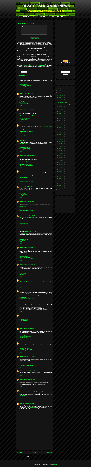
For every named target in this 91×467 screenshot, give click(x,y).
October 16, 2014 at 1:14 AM (29, 170)
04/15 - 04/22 (61, 160)
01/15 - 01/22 (61, 183)
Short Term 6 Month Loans (25, 350)
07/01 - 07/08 (61, 141)
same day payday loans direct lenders (27, 172)
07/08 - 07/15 (61, 139)
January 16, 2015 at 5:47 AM (29, 315)
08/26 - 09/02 (61, 129)
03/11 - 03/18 (61, 169)
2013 (58, 92)
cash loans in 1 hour (23, 265)
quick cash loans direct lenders (25, 161)
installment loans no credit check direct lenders (28, 258)
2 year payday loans (23, 87)
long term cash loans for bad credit (26, 181)
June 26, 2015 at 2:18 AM (30, 370)
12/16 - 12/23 (61, 99)
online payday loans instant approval (26, 210)
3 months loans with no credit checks (26, 131)
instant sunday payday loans (25, 373)
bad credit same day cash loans (25, 257)
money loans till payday (47, 126)
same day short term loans (24, 192)
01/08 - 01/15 (61, 185)
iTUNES (35, 16)
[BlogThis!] (22, 72)
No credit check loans (23, 337)
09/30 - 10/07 (61, 122)
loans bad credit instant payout (25, 164)
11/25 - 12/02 (61, 108)
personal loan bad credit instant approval (27, 195)
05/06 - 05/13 (61, 155)
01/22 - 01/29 (61, 181)
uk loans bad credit (23, 119)
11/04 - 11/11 (61, 113)
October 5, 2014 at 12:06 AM (29, 93)
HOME (18, 16)
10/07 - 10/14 (61, 120)
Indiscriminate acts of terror (63, 102)
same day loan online (23, 193)
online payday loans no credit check (26, 115)
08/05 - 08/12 (61, 134)
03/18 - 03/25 (61, 167)
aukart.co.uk (22, 403)
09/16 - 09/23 (61, 125)
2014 (58, 90)
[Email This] (21, 72)
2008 (58, 192)
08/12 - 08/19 (61, 132)
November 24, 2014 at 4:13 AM (29, 264)
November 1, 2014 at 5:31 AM (29, 215)
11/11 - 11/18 (61, 111)
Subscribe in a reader (60, 83)
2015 (58, 88)
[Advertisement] (34, 441)
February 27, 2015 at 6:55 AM (29, 356)
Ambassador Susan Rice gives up (64, 104)
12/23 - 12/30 (61, 97)
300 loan (21, 272)
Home (34, 452)
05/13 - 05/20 (61, 153)
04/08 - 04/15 (61, 162)
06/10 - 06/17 (61, 146)
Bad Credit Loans (23, 132)
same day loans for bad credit (25, 148)
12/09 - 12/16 (61, 100)
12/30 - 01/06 (61, 95)
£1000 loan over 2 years (24, 241)
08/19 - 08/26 (61, 130)
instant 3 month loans (24, 223)
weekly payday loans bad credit (25, 299)
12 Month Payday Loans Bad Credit (26, 335)
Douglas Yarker (22, 370)
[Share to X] (23, 72)
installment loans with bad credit (28, 202)
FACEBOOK (51, 16)
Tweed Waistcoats (32, 407)
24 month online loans (24, 319)
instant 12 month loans (24, 84)
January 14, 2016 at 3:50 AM (29, 390)
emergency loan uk (23, 110)
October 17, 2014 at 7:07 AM (29, 201)
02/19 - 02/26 (61, 174)
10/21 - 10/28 (61, 116)
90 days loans (22, 178)
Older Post (49, 452)
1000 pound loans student (24, 362)
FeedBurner (68, 76)
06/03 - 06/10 (61, 148)
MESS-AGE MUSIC (61, 16)
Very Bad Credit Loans (24, 344)
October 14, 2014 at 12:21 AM (29, 155)
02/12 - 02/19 (61, 176)
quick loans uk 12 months (24, 238)
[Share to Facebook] (25, 72)
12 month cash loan (23, 194)
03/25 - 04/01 (61, 166)
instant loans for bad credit (25, 330)
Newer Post (19, 452)
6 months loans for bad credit (25, 86)
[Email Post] (19, 71)
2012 (58, 94)
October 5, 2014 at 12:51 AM (29, 109)
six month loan (22, 240)
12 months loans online (24, 364)
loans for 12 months (23, 177)
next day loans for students (25, 147)
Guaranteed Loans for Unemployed (26, 348)
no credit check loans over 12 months (26, 207)
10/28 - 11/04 (61, 115)
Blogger (55, 464)
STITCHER (42, 16)
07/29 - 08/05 (61, 136)
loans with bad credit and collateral (26, 165)
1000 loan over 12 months (33, 189)
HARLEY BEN (22, 140)
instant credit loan (23, 206)
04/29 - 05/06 (61, 157)
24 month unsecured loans (24, 318)
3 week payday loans (23, 301)
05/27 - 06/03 (61, 150)
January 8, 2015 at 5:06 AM (29, 290)
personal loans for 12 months (25, 209)
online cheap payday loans (24, 135)
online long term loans (24, 256)
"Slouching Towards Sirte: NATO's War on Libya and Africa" (34, 65)
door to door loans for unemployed (26, 217)
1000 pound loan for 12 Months (25, 336)
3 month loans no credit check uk (26, 239)
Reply (21, 89)
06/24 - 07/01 (61, 143)
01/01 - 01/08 (61, 187)
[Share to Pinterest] (26, 72)
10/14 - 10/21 (61, 118)
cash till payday (22, 270)
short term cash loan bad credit (25, 255)
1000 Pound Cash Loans (24, 281)
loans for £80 (22, 274)
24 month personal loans (24, 316)
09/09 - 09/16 (61, 127)
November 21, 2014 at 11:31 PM (29, 247)
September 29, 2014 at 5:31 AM (30, 78)
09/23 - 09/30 (61, 123)
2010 (58, 191)
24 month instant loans (24, 320)
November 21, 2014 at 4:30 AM (30, 231)
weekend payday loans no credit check (27, 298)
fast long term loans (28, 156)
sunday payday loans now (24, 297)
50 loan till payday (23, 273)
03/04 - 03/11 (61, 171)
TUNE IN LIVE (26, 16)
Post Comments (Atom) (37, 456)
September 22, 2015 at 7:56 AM (29, 379)
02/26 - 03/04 (61, 173)
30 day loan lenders (23, 146)
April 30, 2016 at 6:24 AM (29, 403)
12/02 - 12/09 (61, 106)
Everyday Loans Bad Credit (25, 149)
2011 (58, 189)
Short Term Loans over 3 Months (26, 349)
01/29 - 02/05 (61, 180)
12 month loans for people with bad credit (27, 365)
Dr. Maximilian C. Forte (45, 62)
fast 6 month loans (23, 224)
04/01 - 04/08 (61, 164)
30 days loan (25, 233)
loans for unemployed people (25, 118)
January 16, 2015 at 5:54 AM (29, 328)
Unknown (21, 93)
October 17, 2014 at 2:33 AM (29, 186)
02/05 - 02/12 (61, 178)
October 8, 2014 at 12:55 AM (30, 140)
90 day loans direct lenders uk (25, 85)
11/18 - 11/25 (61, 109)
